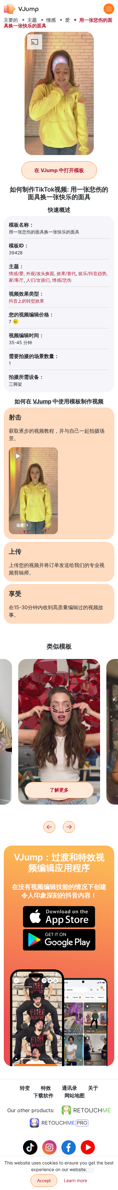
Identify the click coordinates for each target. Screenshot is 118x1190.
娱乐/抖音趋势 (92, 273)
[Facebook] (69, 1147)
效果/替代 (66, 273)
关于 (93, 1088)
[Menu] (109, 8)
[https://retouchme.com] (86, 1110)
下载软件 (43, 1095)
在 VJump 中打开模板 (59, 170)
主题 (32, 20)
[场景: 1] (33, 490)
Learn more (75, 1180)
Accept (44, 1180)
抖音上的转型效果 (26, 300)
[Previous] (49, 827)
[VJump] (21, 8)
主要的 (11, 20)
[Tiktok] (31, 1147)
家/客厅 (16, 280)
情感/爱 (16, 273)
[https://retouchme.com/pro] (59, 1123)
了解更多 (59, 790)
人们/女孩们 (38, 280)
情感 (51, 20)
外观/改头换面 (40, 273)
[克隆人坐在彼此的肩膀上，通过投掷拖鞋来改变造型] (37, 1017)
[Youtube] (88, 1147)
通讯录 (69, 1088)
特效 (46, 1088)
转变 (25, 1088)
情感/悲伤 (61, 280)
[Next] (69, 827)
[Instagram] (50, 1147)
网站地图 (75, 1095)
